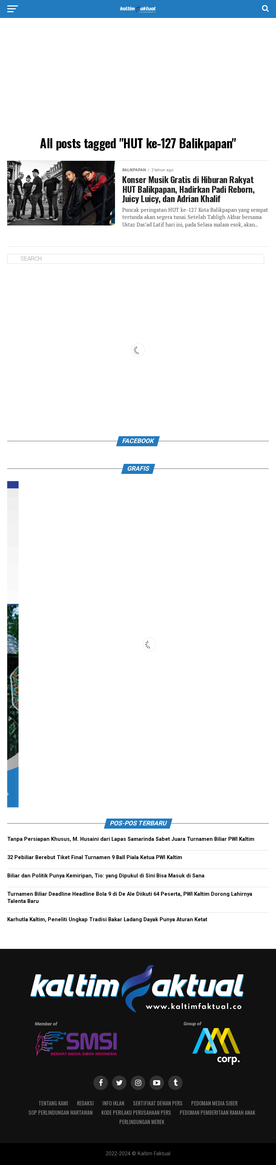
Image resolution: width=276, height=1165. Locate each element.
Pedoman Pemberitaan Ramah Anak (217, 1112)
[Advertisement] (138, 79)
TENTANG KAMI (53, 1103)
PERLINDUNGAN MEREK (141, 1122)
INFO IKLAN (113, 1103)
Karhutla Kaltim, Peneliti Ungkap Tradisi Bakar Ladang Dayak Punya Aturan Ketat (107, 920)
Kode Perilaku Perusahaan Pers (136, 1112)
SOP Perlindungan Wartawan (60, 1112)
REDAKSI (85, 1103)
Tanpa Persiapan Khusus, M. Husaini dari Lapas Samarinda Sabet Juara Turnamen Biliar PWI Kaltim (130, 839)
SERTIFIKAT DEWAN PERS (158, 1103)
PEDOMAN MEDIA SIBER (214, 1103)
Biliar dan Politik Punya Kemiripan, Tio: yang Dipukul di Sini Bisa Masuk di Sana (105, 876)
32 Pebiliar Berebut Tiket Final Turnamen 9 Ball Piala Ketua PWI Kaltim (94, 857)
